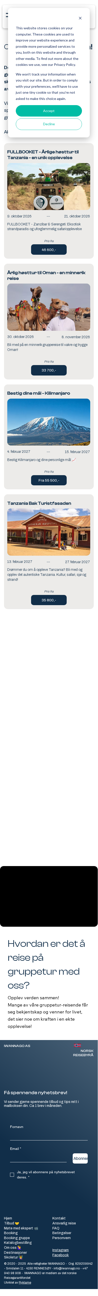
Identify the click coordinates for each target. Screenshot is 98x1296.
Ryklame (25, 1282)
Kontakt (59, 1218)
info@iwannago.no (67, 1268)
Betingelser (61, 1233)
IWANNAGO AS (17, 1046)
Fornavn (16, 1127)
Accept (49, 111)
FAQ (55, 1228)
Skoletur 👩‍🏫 (13, 1257)
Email (15, 1149)
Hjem (8, 1218)
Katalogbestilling (18, 1242)
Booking (11, 1233)
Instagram (60, 1250)
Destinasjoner (15, 1252)
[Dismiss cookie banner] (80, 19)
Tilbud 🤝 (11, 1223)
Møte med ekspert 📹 (21, 1228)
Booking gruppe (17, 1238)
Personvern (61, 1238)
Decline (49, 124)
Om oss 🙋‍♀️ (13, 1247)
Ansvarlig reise (64, 1223)
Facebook (60, 1255)
